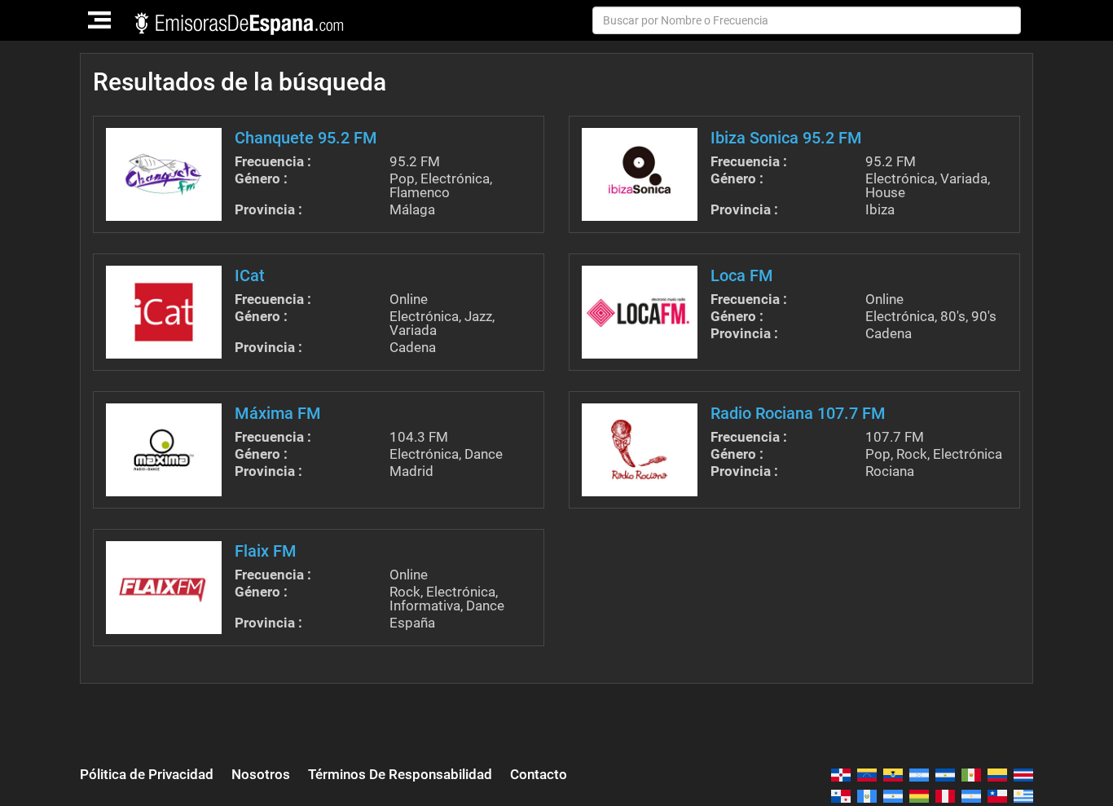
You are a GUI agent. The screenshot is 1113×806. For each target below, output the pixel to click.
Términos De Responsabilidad (400, 774)
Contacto (538, 774)
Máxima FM (278, 413)
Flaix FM (266, 551)
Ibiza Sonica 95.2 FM (786, 138)
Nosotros (260, 774)
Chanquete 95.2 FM (306, 138)
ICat (250, 275)
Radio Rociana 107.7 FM (798, 413)
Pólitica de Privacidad (146, 774)
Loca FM (741, 275)
